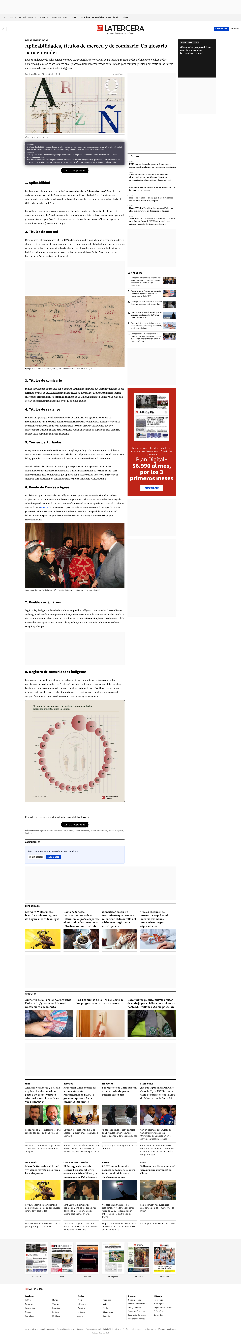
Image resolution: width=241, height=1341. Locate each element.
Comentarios (44, 137)
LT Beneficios (98, 17)
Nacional (22, 17)
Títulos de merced (81, 830)
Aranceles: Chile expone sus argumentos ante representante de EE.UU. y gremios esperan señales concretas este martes (80, 1095)
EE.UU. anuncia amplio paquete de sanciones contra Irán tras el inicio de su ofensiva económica (152, 165)
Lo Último (85, 17)
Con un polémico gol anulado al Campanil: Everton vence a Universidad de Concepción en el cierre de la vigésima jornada (155, 1134)
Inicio (5, 17)
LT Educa (124, 17)
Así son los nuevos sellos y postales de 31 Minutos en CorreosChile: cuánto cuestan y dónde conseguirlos (119, 1132)
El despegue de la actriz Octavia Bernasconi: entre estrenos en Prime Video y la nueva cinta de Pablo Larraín (80, 1171)
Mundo (66, 17)
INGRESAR (235, 29)
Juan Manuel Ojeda (38, 74)
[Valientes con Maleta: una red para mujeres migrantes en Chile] (158, 1190)
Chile (27, 1083)
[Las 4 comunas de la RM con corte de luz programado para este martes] (100, 1023)
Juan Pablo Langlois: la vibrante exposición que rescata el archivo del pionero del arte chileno (81, 1226)
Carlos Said (54, 74)
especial (44, 507)
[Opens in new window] (87, 1273)
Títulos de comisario (98, 830)
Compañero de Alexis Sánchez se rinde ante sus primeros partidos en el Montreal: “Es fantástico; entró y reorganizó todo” (146, 338)
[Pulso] (62, 1273)
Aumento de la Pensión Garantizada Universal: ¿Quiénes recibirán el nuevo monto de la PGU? (146, 293)
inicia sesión (36, 857)
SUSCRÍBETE (152, 488)
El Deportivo (55, 17)
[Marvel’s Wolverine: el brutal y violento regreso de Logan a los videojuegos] (43, 939)
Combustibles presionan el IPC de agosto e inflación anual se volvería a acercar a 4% (81, 1132)
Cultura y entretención (76, 1162)
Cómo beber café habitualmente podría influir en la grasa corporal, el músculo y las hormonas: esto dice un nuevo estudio (81, 919)
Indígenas (119, 830)
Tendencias (107, 1083)
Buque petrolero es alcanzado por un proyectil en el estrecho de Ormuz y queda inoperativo (146, 315)
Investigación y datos (44, 830)
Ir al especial (74, 170)
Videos (74, 17)
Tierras (111, 830)
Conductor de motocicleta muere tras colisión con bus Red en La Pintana (152, 189)
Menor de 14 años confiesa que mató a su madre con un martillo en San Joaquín (151, 199)
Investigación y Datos (36, 40)
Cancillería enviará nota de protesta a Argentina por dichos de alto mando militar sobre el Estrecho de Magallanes (146, 281)
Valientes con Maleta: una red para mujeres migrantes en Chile (157, 1170)
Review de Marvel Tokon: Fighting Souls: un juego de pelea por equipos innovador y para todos (42, 1207)
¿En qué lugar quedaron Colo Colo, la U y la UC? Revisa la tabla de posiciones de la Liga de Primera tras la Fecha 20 (157, 1093)
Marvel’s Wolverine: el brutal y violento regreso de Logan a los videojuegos (42, 916)
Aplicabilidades (60, 830)
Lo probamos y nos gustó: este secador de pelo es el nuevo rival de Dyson (157, 1207)
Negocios (32, 17)
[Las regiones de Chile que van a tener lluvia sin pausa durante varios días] (169, 304)
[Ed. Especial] (113, 1273)
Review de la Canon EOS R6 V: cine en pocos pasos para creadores (42, 1225)
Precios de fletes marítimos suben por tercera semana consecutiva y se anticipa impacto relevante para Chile (81, 1148)
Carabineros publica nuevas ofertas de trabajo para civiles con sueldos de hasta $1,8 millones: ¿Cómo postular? (151, 1003)
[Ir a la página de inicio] (120, 29)
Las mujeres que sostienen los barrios (157, 1223)
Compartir (31, 137)
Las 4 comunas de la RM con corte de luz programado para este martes (100, 1002)
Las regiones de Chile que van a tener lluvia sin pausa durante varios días (146, 302)
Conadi (70, 830)
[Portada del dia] (151, 440)
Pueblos (28, 833)
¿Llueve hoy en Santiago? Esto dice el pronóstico (119, 1147)
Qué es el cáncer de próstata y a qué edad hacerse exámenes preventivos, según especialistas (146, 325)
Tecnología (43, 17)
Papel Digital (112, 17)
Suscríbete (54, 857)
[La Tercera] (36, 1273)
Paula (143, 1162)
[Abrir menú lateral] (4, 29)
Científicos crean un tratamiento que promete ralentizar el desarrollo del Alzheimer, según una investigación (119, 919)
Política (13, 17)
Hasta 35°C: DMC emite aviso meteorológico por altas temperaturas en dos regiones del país (151, 209)
